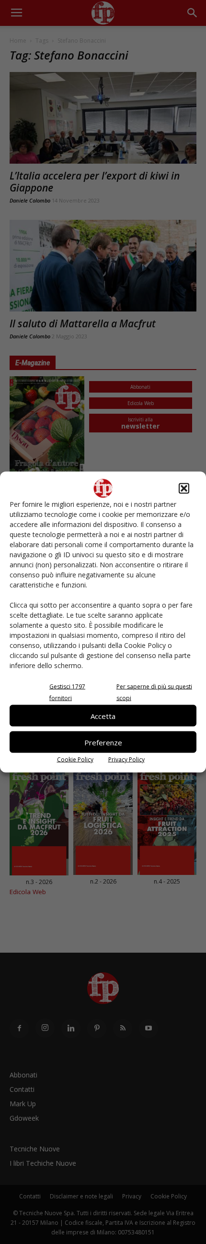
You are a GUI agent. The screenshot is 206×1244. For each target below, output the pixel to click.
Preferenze (103, 742)
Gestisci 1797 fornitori (67, 692)
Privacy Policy (126, 759)
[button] (184, 488)
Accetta (103, 715)
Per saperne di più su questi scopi (154, 692)
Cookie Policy (75, 759)
